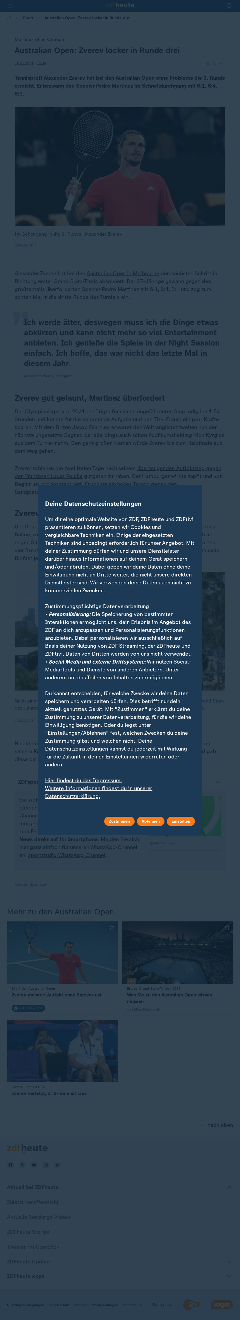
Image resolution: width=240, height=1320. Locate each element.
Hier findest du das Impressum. (83, 780)
